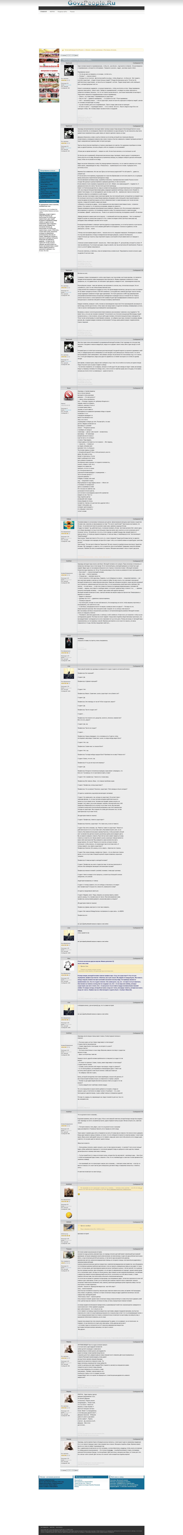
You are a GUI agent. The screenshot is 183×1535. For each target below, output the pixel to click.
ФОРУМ (52, 11)
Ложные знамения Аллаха (48, 179)
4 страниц (63, 55)
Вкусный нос (44, 186)
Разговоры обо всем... (110, 50)
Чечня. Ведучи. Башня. (47, 184)
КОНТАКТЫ (59, 1527)
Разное (72, 11)
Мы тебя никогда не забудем (48, 173)
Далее (76, 55)
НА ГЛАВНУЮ (44, 1527)
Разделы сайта (62, 11)
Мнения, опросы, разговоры (94, 50)
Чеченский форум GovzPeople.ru (74, 50)
